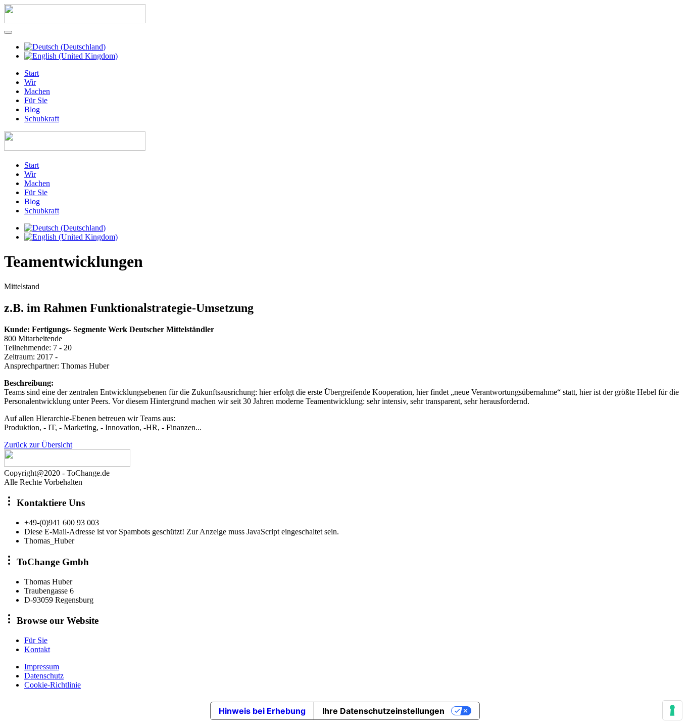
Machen (37, 91)
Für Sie (35, 100)
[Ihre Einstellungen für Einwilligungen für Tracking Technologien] (672, 710)
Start (31, 73)
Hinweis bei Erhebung (262, 711)
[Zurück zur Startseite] (74, 20)
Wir (30, 82)
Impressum (41, 666)
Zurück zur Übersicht (38, 444)
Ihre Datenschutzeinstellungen (383, 711)
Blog (32, 109)
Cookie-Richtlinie (52, 684)
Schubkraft (41, 118)
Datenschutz (44, 675)
